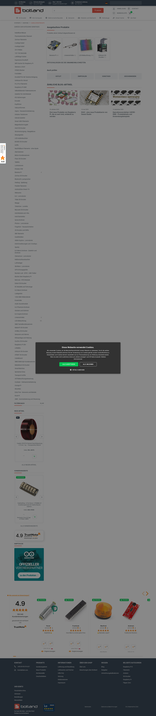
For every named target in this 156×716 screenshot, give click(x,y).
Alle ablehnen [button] (88, 364)
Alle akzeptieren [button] (69, 364)
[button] (78, 369)
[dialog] (78, 358)
